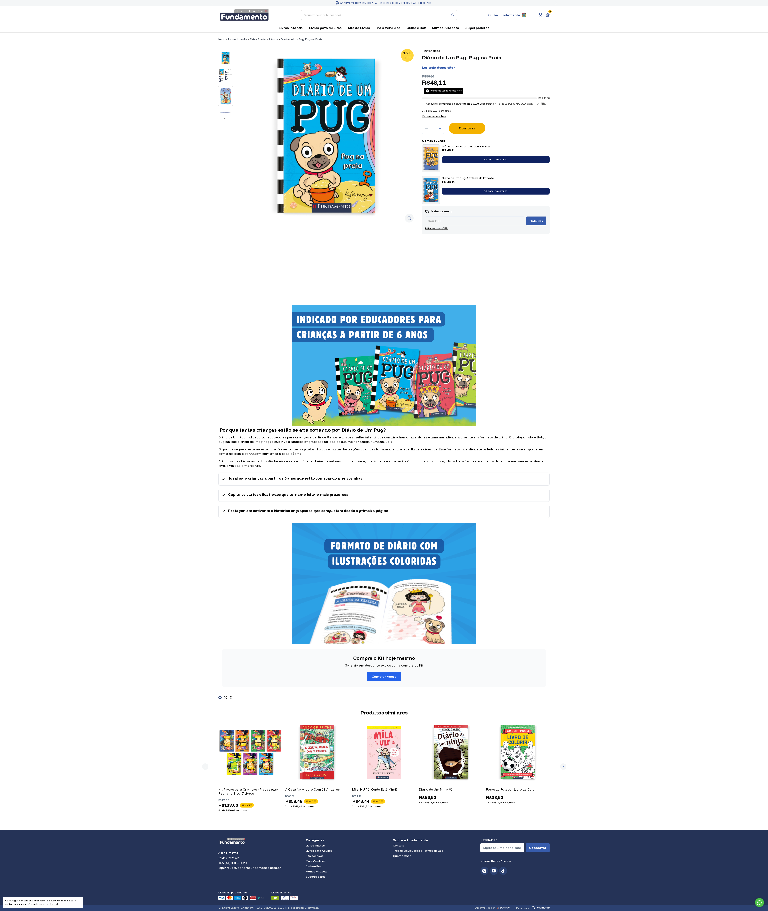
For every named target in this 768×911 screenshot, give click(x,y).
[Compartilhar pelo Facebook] (220, 698)
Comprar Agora (384, 677)
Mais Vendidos (388, 28)
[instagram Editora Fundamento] (484, 871)
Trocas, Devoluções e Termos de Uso (418, 850)
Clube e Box (416, 28)
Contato (398, 845)
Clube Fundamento (504, 15)
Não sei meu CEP (436, 228)
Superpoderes (477, 28)
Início (221, 39)
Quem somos (402, 856)
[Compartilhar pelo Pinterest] (231, 698)
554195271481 (229, 858)
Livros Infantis (291, 28)
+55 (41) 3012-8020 (232, 863)
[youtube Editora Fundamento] (494, 871)
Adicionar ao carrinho (495, 159)
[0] (548, 15)
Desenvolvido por (485, 907)
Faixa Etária (258, 39)
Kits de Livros (359, 28)
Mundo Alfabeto (445, 28)
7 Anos (273, 39)
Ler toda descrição (438, 68)
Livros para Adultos (325, 28)
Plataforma (522, 907)
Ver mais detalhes (434, 116)
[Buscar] (453, 15)
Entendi (54, 904)
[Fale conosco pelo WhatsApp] (759, 902)
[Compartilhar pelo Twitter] (226, 698)
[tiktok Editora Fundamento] (503, 871)
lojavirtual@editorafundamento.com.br (249, 868)
